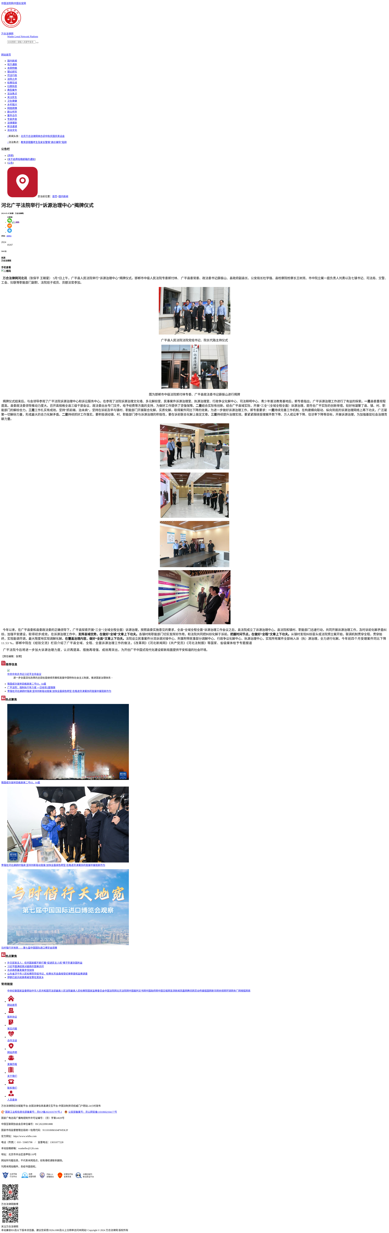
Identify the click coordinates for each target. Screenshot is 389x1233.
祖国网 (208, 990)
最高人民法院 (63, 990)
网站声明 (12, 1052)
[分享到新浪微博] (9, 227)
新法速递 (12, 126)
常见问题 (12, 1028)
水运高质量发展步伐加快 (20, 970)
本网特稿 (12, 68)
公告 (10, 163)
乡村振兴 (12, 104)
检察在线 (12, 82)
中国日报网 (164, 990)
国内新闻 (12, 61)
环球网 (229, 990)
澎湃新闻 (175, 990)
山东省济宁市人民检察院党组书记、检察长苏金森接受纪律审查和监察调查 (47, 973)
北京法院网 (123, 990)
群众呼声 (12, 112)
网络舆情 (12, 108)
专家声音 (12, 119)
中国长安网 (20, 3)
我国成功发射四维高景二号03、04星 (26, 684)
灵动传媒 (199, 990)
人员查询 (12, 1099)
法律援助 (12, 122)
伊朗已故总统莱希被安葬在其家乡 (25, 977)
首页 (54, 196)
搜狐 (243, 990)
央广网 (237, 990)
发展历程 (12, 1064)
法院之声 (12, 79)
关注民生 (12, 97)
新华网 (215, 990)
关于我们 (12, 1076)
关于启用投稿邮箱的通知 (21, 159)
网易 (248, 990)
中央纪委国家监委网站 (19, 990)
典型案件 (12, 90)
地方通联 (12, 64)
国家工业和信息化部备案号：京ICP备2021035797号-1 (33, 1112)
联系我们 (12, 1088)
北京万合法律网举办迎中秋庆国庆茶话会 (43, 136)
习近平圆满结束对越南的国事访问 (25, 966)
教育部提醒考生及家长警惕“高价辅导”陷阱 (44, 142)
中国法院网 (7, 3)
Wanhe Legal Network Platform (22, 36)
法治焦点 (12, 93)
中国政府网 (152, 990)
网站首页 (12, 1005)
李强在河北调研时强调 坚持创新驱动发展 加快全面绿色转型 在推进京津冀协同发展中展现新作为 (59, 691)
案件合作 (12, 115)
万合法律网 (7, 33)
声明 (10, 155)
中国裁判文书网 (137, 990)
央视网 (222, 990)
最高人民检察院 (79, 990)
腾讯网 (190, 990)
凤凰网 (183, 990)
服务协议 (12, 1017)
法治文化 (12, 130)
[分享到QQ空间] (9, 232)
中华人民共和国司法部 (44, 990)
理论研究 (12, 71)
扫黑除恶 (12, 86)
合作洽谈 (12, 1040)
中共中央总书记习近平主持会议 (24, 674)
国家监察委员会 (96, 990)
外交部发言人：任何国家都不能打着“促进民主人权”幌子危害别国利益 (44, 962)
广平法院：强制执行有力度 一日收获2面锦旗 (31, 687)
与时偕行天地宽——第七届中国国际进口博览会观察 (29, 947)
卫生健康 (12, 101)
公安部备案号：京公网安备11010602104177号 (92, 1112)
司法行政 (12, 75)
